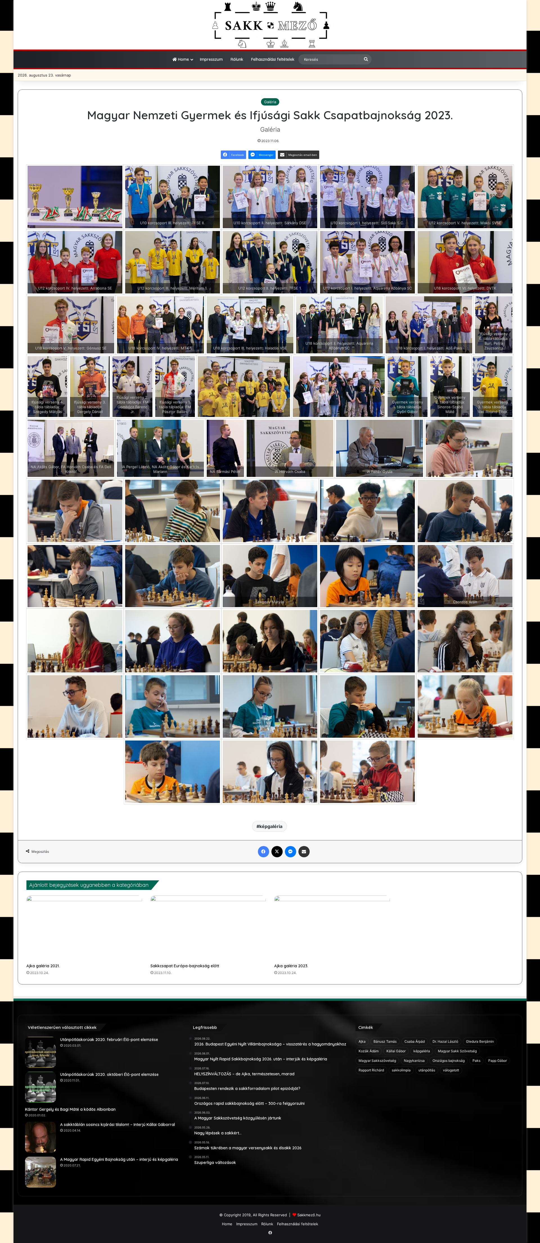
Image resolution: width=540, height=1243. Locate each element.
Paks (476, 1060)
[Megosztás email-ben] (304, 851)
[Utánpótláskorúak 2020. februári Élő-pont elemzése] (40, 1052)
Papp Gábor (497, 1060)
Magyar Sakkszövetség (377, 1060)
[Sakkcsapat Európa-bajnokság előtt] (208, 928)
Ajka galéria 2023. (291, 965)
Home (183, 59)
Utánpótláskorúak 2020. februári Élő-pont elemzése (109, 1039)
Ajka (362, 1041)
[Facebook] (263, 851)
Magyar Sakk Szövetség (457, 1051)
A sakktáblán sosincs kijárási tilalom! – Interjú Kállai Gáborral (117, 1124)
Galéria (270, 102)
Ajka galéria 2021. (43, 965)
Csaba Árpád (414, 1041)
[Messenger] (290, 851)
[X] (277, 851)
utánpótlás (426, 1070)
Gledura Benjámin (480, 1041)
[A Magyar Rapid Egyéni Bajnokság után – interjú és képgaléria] (40, 1172)
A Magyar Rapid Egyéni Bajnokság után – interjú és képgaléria (119, 1159)
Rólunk (237, 59)
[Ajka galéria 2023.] (332, 928)
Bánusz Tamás (385, 1041)
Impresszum (211, 59)
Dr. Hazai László (445, 1041)
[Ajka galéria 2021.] (84, 928)
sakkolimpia (401, 1070)
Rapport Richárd (371, 1070)
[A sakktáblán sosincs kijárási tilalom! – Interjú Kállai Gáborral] (40, 1137)
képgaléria (270, 826)
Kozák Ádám (369, 1051)
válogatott (451, 1070)
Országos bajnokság (449, 1060)
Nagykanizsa (414, 1060)
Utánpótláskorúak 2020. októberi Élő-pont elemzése (109, 1074)
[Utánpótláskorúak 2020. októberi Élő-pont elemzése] (40, 1087)
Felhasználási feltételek (272, 59)
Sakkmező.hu (309, 1215)
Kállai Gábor (396, 1051)
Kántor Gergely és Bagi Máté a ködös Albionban (70, 1109)
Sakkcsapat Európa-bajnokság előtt (184, 965)
